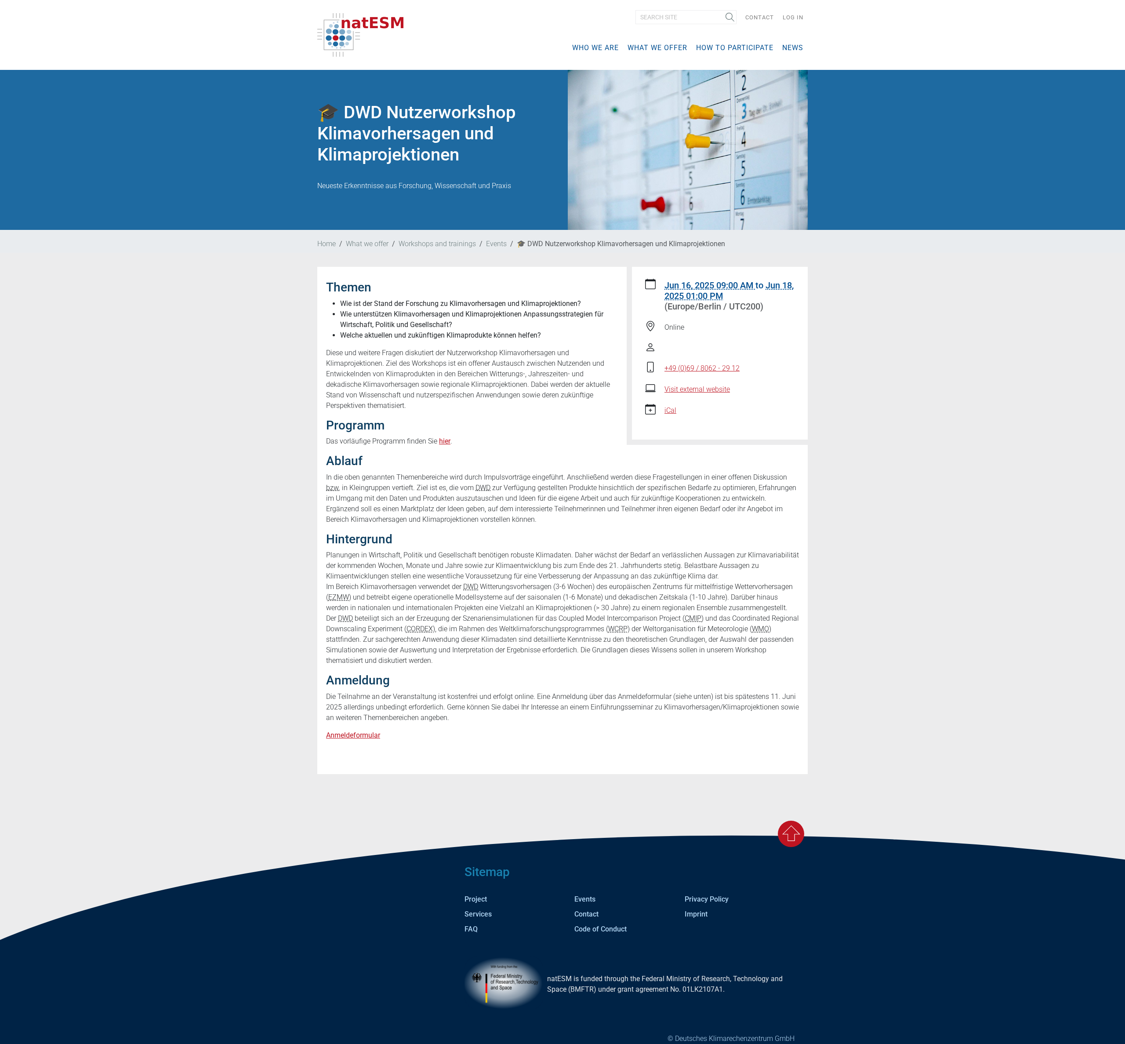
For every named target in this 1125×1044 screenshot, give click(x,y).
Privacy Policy (707, 899)
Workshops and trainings (437, 244)
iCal (670, 410)
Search (727, 18)
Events (496, 244)
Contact (759, 17)
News (792, 48)
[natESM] (360, 34)
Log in (793, 17)
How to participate (734, 48)
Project (476, 899)
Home (326, 244)
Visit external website (697, 389)
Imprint (696, 914)
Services (478, 914)
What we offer (657, 48)
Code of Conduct (600, 929)
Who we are (595, 48)
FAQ (471, 929)
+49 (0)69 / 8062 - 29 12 (702, 368)
